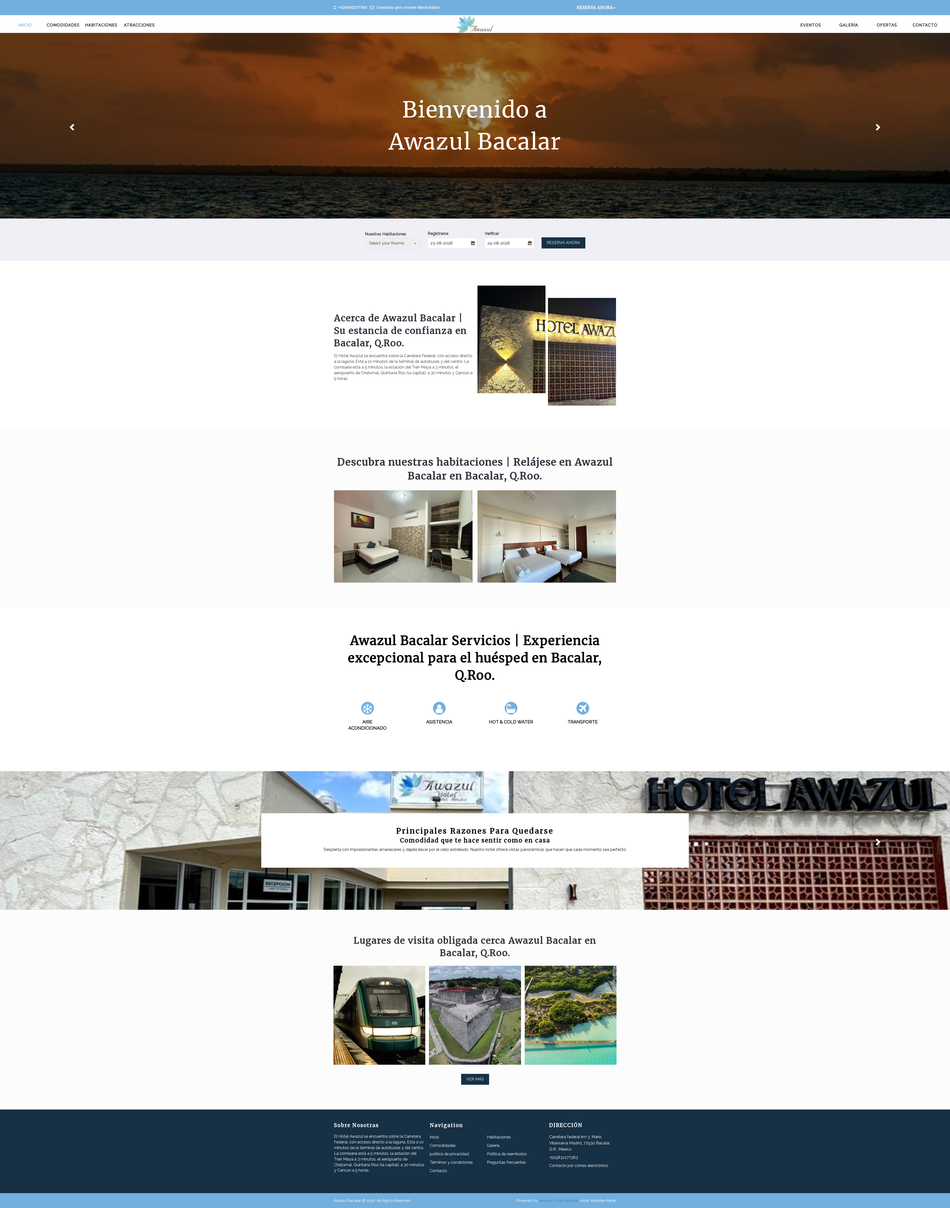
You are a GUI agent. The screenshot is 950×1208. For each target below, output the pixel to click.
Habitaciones (101, 25)
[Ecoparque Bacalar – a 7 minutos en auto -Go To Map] (571, 1015)
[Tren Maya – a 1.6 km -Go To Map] (379, 1015)
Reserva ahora (595, 7)
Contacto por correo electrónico (408, 7)
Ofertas (887, 25)
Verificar (492, 233)
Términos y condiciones (451, 1162)
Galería (848, 25)
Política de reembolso (507, 1154)
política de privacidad (449, 1154)
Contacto (925, 25)
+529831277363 (352, 7)
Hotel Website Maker (598, 1200)
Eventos (810, 25)
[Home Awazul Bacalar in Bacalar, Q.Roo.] (475, 24)
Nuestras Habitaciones (385, 234)
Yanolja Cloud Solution (559, 1200)
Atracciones (139, 25)
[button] (71, 126)
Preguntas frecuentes (506, 1162)
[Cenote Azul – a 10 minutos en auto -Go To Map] (475, 1015)
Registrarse (438, 233)
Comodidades (63, 25)
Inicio (25, 25)
